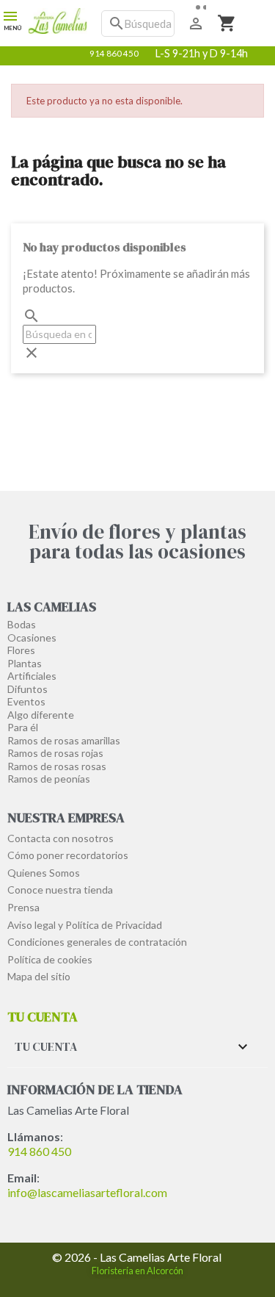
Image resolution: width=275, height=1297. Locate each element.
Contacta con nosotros (60, 838)
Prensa (23, 907)
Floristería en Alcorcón (137, 1270)
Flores (21, 650)
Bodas (21, 624)
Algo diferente (40, 714)
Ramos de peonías (48, 778)
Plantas (24, 663)
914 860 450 (39, 1151)
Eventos (26, 701)
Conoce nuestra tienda (60, 889)
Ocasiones (31, 637)
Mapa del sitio (38, 976)
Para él (22, 727)
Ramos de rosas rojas (55, 753)
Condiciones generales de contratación (97, 941)
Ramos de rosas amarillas (63, 740)
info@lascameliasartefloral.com (87, 1192)
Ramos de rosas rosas (56, 766)
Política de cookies (49, 959)
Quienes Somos (43, 872)
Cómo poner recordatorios (67, 855)
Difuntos (27, 689)
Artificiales (31, 675)
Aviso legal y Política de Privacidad (84, 925)
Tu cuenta (42, 1016)
